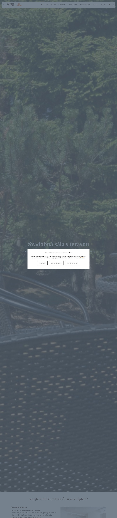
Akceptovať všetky (72, 263)
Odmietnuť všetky (56, 263)
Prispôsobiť (42, 263)
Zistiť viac (82, 258)
